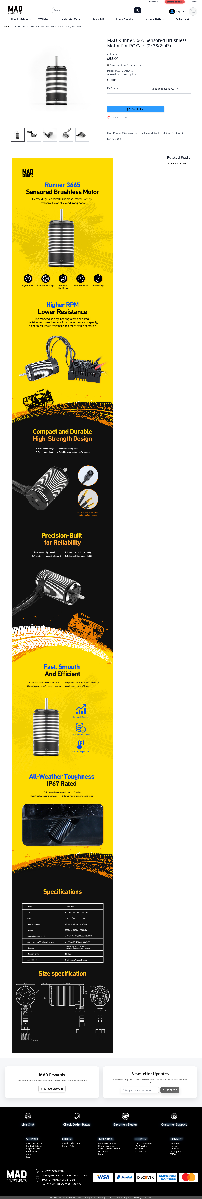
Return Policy (68, 1145)
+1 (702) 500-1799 (53, 1171)
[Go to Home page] (15, 10)
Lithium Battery (155, 18)
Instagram (175, 1151)
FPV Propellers (141, 1145)
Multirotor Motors (107, 1143)
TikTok (173, 1154)
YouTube (174, 1148)
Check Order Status (72, 1143)
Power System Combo (109, 1148)
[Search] (137, 10)
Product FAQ (32, 1151)
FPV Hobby (44, 18)
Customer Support (35, 1143)
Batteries (102, 1154)
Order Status (153, 1)
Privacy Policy (134, 1197)
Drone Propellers (106, 1145)
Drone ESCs (104, 1151)
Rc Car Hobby (183, 18)
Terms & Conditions (115, 1197)
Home (6, 26)
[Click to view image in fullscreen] (56, 79)
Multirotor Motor (71, 18)
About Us (30, 1154)
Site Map (147, 1197)
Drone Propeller (125, 18)
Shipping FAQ (33, 1148)
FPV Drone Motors (143, 1143)
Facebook (175, 1143)
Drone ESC (99, 18)
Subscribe (170, 1090)
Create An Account (52, 1088)
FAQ (28, 1156)
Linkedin (174, 1145)
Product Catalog (34, 1145)
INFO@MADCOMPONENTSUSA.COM (64, 1175)
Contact (194, 1)
